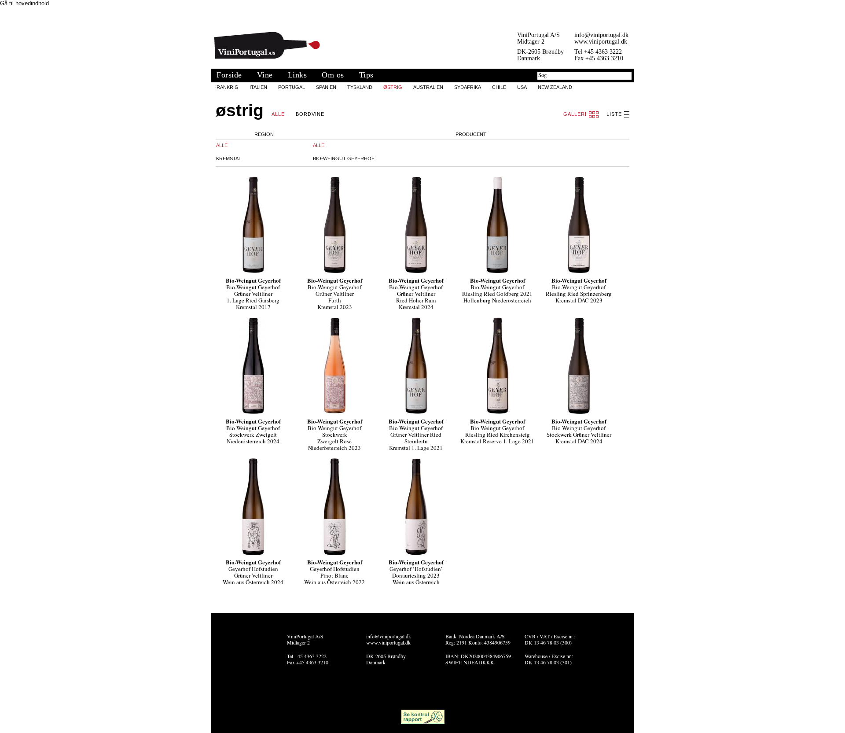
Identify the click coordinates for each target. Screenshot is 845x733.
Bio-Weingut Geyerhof (344, 158)
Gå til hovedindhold (24, 3)
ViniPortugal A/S (267, 45)
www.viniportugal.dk (600, 41)
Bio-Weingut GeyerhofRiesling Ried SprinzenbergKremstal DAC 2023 (579, 293)
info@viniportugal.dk (601, 35)
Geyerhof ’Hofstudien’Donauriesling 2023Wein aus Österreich (415, 575)
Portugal (291, 87)
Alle (278, 114)
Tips (366, 74)
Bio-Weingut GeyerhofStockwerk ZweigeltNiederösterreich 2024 (253, 434)
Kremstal (228, 158)
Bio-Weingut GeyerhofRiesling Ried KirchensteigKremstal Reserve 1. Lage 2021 (497, 434)
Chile (499, 87)
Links (297, 74)
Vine (265, 74)
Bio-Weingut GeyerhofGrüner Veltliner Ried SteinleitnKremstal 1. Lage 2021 (416, 438)
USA (522, 87)
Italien (258, 87)
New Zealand (555, 87)
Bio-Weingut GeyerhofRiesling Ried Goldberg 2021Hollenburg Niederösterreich (497, 293)
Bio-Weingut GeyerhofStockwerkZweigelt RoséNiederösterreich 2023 (334, 438)
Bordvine (310, 114)
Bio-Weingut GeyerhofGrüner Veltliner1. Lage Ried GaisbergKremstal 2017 (253, 297)
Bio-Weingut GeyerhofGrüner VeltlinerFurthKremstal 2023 (334, 297)
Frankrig (226, 87)
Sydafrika (467, 87)
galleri (575, 114)
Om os (333, 74)
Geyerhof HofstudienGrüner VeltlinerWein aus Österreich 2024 (253, 575)
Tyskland (359, 87)
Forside (229, 74)
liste (614, 114)
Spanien (326, 87)
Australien (428, 87)
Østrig (392, 87)
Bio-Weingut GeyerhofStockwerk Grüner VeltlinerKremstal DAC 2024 (579, 434)
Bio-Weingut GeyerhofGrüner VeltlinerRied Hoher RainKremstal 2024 (416, 297)
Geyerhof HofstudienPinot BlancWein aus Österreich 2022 (334, 575)
